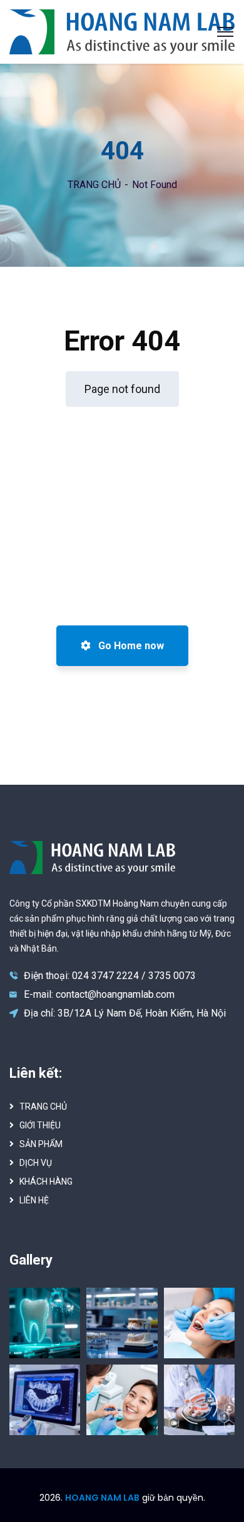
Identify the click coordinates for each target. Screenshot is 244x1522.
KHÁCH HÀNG (46, 1181)
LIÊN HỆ (34, 1200)
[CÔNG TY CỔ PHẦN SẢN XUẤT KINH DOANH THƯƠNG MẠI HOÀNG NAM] (122, 31)
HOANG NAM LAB (102, 1497)
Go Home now (130, 646)
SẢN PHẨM (41, 1144)
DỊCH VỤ (35, 1163)
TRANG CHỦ (94, 185)
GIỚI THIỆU (40, 1125)
